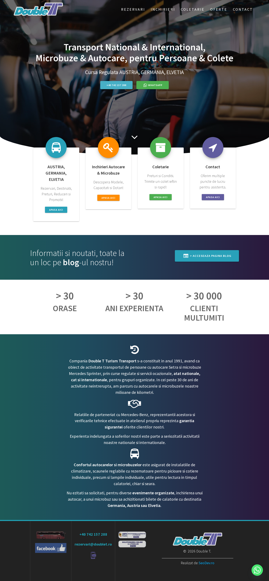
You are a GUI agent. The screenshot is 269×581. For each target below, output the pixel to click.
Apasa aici (56, 209)
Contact (243, 9)
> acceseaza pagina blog (210, 256)
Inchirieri (163, 9)
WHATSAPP (155, 85)
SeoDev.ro (206, 562)
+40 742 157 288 (116, 85)
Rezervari (133, 9)
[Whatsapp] (257, 570)
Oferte (218, 9)
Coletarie (192, 9)
